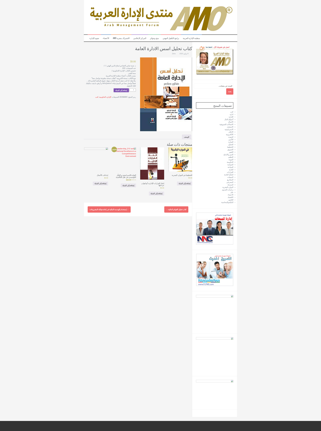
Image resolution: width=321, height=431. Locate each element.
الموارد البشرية (227, 187)
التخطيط (230, 147)
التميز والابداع (228, 155)
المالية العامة (228, 175)
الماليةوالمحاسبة (227, 202)
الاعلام (231, 132)
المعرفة (230, 185)
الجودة (231, 160)
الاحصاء (230, 195)
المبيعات (230, 177)
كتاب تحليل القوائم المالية (176, 209)
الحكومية (102, 97)
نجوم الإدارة (94, 38)
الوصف (186, 137)
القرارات (230, 172)
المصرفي (229, 182)
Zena (174, 54)
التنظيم (230, 157)
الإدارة (109, 97)
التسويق (230, 150)
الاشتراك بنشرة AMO (121, 38)
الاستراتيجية (229, 129)
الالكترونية (229, 134)
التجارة (230, 142)
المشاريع (230, 180)
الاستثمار (230, 127)
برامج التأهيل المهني (171, 38)
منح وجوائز (154, 38)
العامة (231, 170)
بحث (229, 91)
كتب (96, 97)
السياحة (230, 167)
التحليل (230, 144)
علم (232, 192)
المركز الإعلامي (139, 38)
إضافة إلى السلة (121, 90)
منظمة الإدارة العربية (191, 38)
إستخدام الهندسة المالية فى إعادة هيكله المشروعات (109, 209)
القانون (230, 200)
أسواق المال (228, 119)
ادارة (231, 114)
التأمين (230, 139)
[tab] (186, 137)
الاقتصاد (230, 197)
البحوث (230, 137)
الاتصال (230, 122)
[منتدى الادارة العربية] (160, 17)
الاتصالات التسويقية (226, 124)
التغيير (231, 152)
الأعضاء (106, 38)
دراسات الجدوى (227, 190)
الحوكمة (230, 165)
